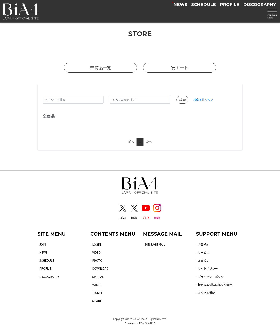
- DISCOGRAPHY (48, 277)
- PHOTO (96, 260)
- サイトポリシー (207, 268)
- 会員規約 (202, 244)
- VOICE (95, 285)
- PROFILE (44, 268)
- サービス (202, 252)
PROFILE (229, 4)
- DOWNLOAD (99, 268)
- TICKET (96, 293)
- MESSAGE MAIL (154, 244)
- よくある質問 (205, 293)
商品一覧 (102, 68)
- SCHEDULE (46, 260)
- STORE (96, 301)
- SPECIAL (97, 277)
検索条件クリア (203, 100)
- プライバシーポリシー (211, 277)
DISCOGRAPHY (259, 4)
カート (181, 68)
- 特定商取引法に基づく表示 (214, 285)
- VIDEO (95, 252)
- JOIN (42, 244)
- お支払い (202, 260)
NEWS (180, 4)
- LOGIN (95, 244)
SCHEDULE (203, 4)
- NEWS (42, 252)
